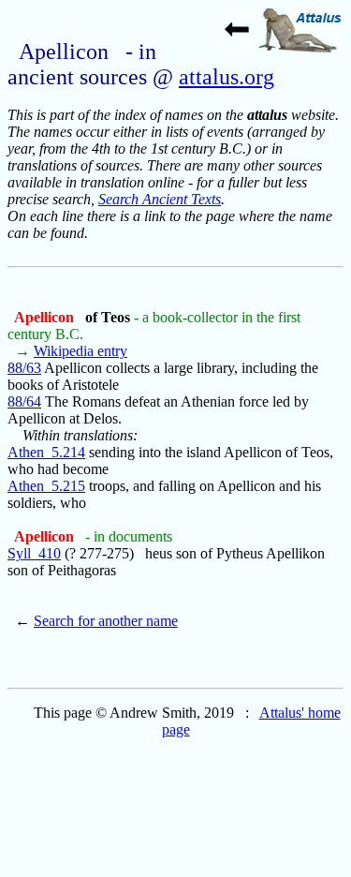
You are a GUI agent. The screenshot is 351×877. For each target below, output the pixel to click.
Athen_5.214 (46, 452)
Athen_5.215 (46, 486)
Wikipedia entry (80, 351)
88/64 (24, 401)
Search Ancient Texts (159, 199)
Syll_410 (34, 553)
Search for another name (106, 621)
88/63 (24, 368)
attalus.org (226, 77)
